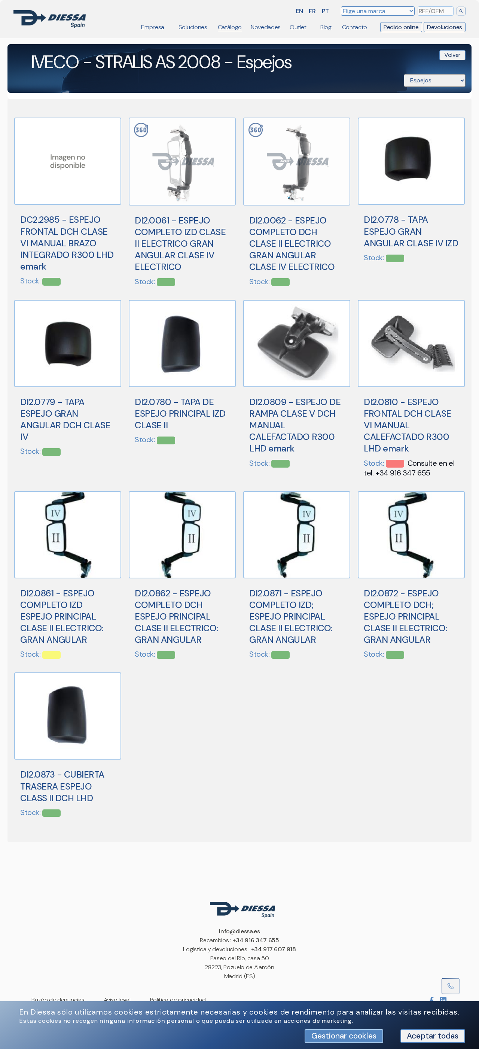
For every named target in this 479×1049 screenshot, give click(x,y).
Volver (452, 55)
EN (299, 11)
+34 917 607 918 (273, 949)
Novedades (266, 27)
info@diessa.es (239, 931)
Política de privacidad (178, 1000)
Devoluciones (444, 27)
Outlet (298, 27)
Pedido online (401, 27)
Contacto (354, 27)
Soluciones (193, 27)
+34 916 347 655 (255, 940)
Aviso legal (117, 1000)
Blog (326, 27)
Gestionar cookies (343, 1036)
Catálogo (230, 27)
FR (312, 11)
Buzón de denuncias (57, 1000)
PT (325, 11)
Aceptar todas (432, 1036)
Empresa (152, 27)
